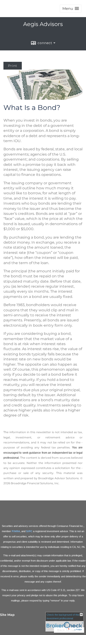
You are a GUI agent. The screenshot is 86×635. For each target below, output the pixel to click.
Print (12, 66)
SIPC (29, 531)
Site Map (7, 615)
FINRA (16, 531)
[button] (70, 9)
